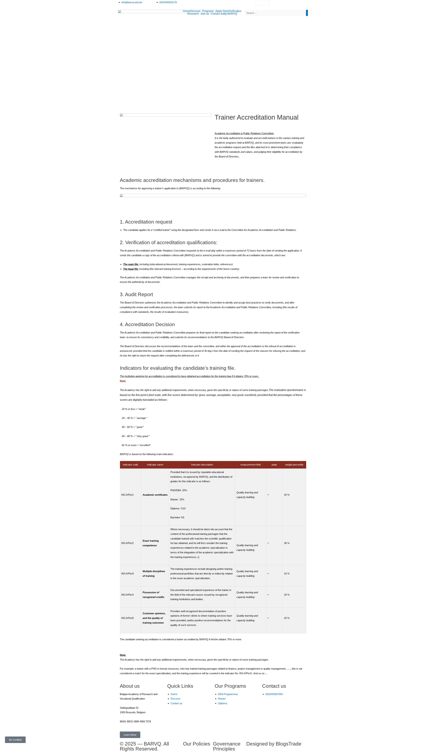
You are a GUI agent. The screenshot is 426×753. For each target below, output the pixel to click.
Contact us (217, 13)
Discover (195, 11)
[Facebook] (274, 4)
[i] (198, 557)
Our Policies (196, 744)
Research (193, 13)
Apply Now (221, 11)
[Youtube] (301, 4)
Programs (208, 11)
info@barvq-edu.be (292, 706)
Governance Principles (226, 746)
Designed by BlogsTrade (273, 744)
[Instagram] (283, 4)
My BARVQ (230, 13)
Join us (205, 13)
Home (186, 11)
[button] (196, 11)
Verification (234, 11)
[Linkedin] (292, 4)
